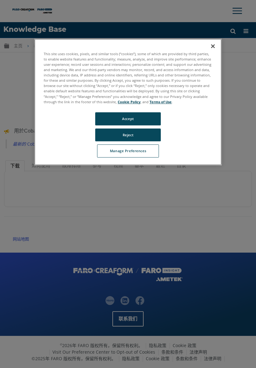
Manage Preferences (128, 151)
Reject (128, 135)
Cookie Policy (129, 101)
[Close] (213, 46)
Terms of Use (161, 101)
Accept (128, 118)
